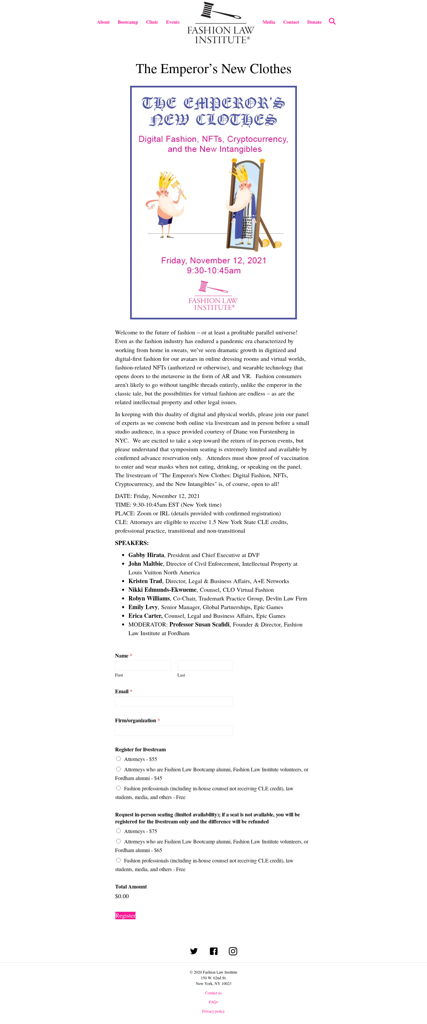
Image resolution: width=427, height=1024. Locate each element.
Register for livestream (140, 749)
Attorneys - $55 (140, 758)
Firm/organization (137, 720)
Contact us (213, 992)
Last (181, 675)
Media (269, 21)
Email (123, 691)
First (119, 675)
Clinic (152, 21)
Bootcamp (128, 21)
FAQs (213, 1001)
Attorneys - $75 (140, 830)
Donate (314, 21)
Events (172, 21)
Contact (291, 21)
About (103, 21)
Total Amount (131, 886)
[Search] (330, 21)
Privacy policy (213, 1011)
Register (125, 915)
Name (123, 655)
